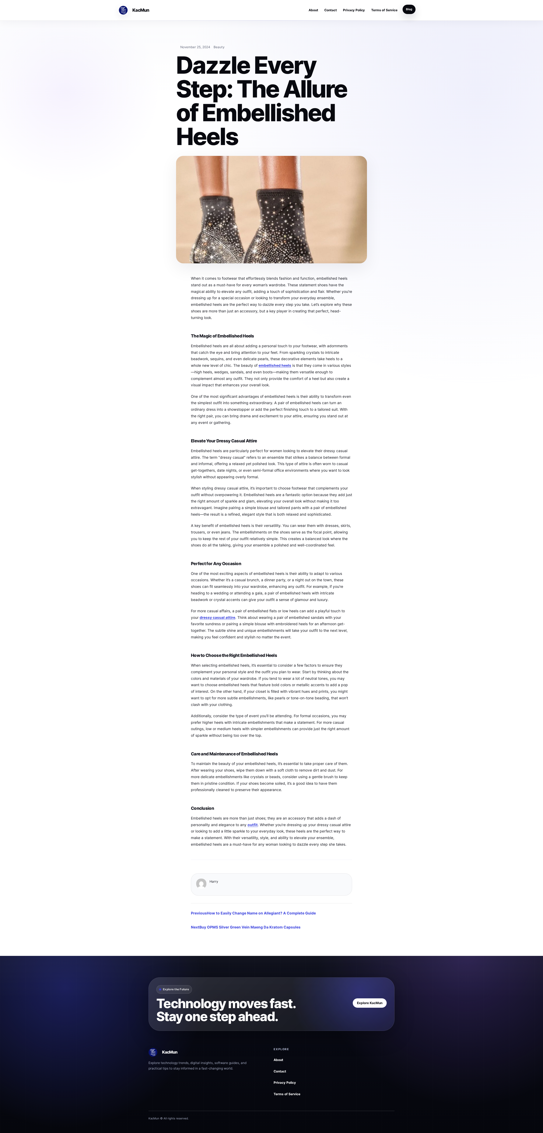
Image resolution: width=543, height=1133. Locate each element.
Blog (409, 9)
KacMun (140, 10)
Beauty (219, 47)
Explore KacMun (369, 1003)
